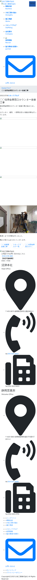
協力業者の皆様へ (13, 534)
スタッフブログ (13, 95)
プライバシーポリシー (14, 572)
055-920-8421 (13, 354)
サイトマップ (11, 570)
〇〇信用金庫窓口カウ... (30, 245)
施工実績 (10, 525)
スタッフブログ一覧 (17, 245)
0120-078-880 (7, 256)
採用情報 (10, 531)
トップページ (11, 518)
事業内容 (10, 520)
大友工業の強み (12, 523)
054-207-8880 (13, 482)
